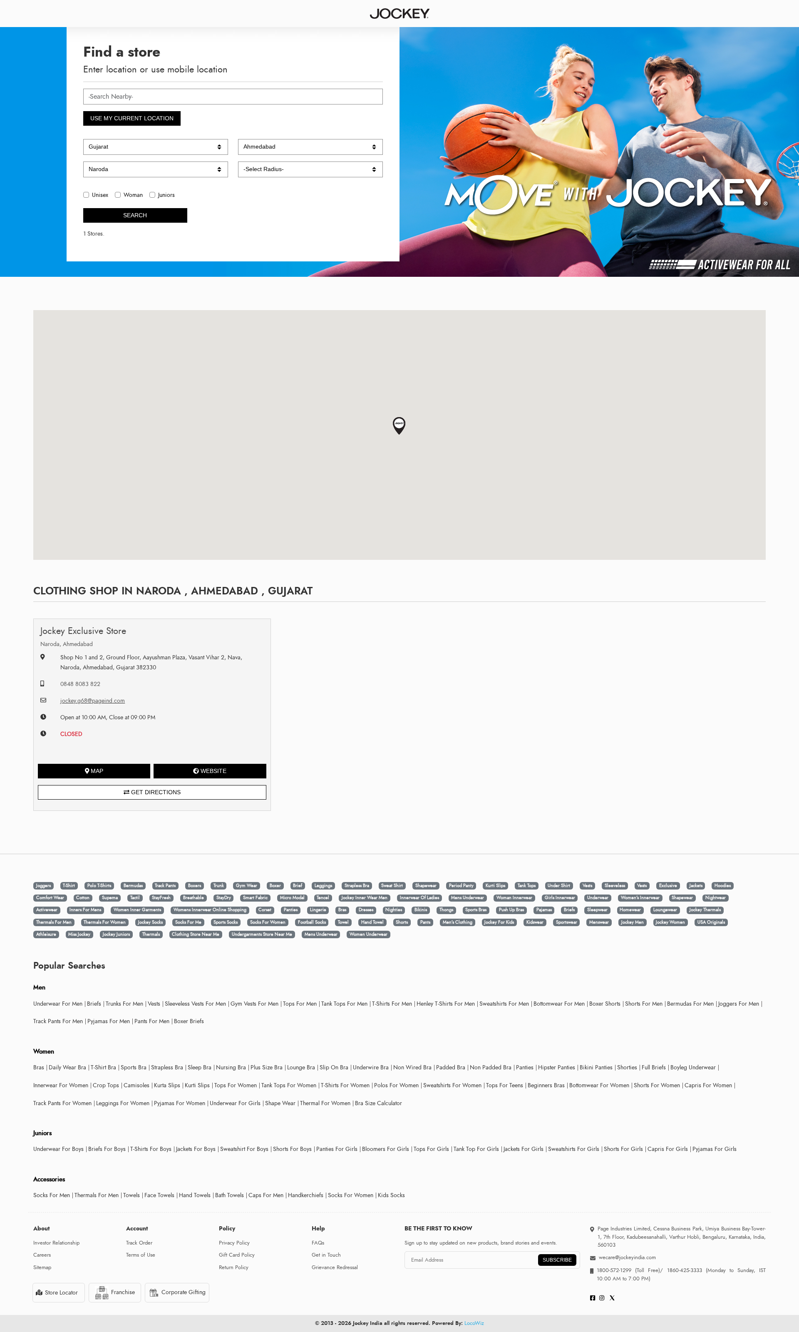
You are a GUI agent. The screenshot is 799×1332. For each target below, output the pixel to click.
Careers (42, 1255)
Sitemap (42, 1267)
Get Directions (155, 792)
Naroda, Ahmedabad (66, 644)
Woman (133, 195)
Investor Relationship (56, 1243)
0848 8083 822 (80, 684)
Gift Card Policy (237, 1255)
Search (135, 215)
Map (97, 771)
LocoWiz (474, 1323)
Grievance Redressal (335, 1267)
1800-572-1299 (614, 1270)
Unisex (100, 195)
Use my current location (132, 118)
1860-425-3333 (684, 1270)
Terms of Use (140, 1255)
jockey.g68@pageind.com (92, 701)
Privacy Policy (234, 1243)
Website (213, 771)
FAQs (318, 1243)
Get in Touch (326, 1255)
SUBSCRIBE (557, 1260)
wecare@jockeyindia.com (627, 1257)
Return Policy (233, 1267)
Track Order (139, 1243)
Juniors (166, 195)
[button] (399, 426)
